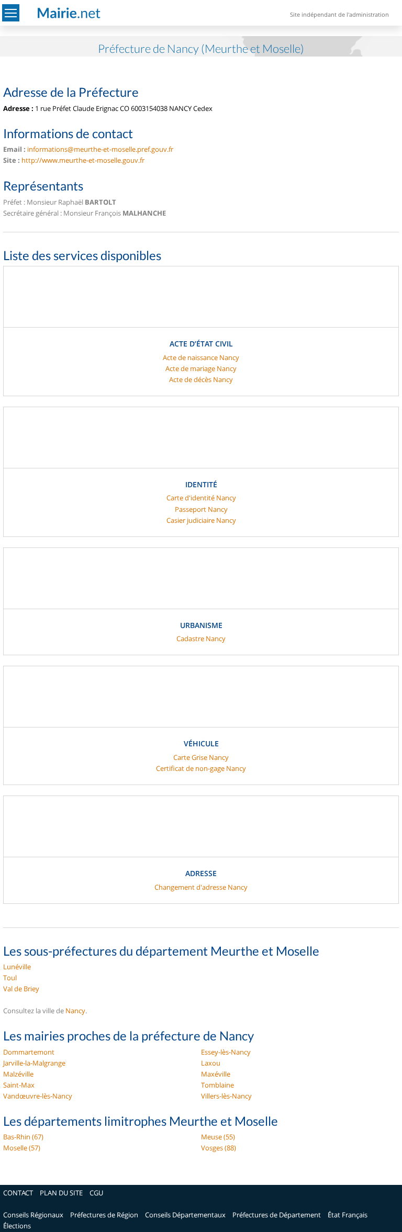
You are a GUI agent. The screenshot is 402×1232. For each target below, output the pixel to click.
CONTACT (18, 1192)
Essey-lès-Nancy (226, 1052)
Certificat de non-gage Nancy (201, 768)
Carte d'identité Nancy (201, 497)
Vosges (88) (218, 1147)
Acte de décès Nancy (201, 379)
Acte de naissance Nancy (201, 357)
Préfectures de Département (276, 1214)
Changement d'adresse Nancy (201, 887)
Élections (17, 1225)
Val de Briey (21, 988)
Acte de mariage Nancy (201, 368)
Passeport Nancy (201, 509)
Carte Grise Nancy (201, 757)
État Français (347, 1214)
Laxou (210, 1063)
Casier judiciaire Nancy (201, 520)
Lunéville (17, 966)
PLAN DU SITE (61, 1192)
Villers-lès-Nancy (226, 1096)
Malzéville (18, 1074)
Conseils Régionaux (33, 1214)
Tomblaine (217, 1085)
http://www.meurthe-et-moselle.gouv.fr (82, 160)
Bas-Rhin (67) (23, 1136)
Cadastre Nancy (201, 638)
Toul (10, 977)
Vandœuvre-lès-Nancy (37, 1096)
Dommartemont (28, 1052)
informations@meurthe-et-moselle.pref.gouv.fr (100, 149)
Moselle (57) (21, 1147)
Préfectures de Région (104, 1214)
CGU (96, 1192)
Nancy (75, 1010)
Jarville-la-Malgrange (34, 1063)
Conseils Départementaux (185, 1214)
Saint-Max (19, 1085)
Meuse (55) (218, 1136)
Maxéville (215, 1074)
